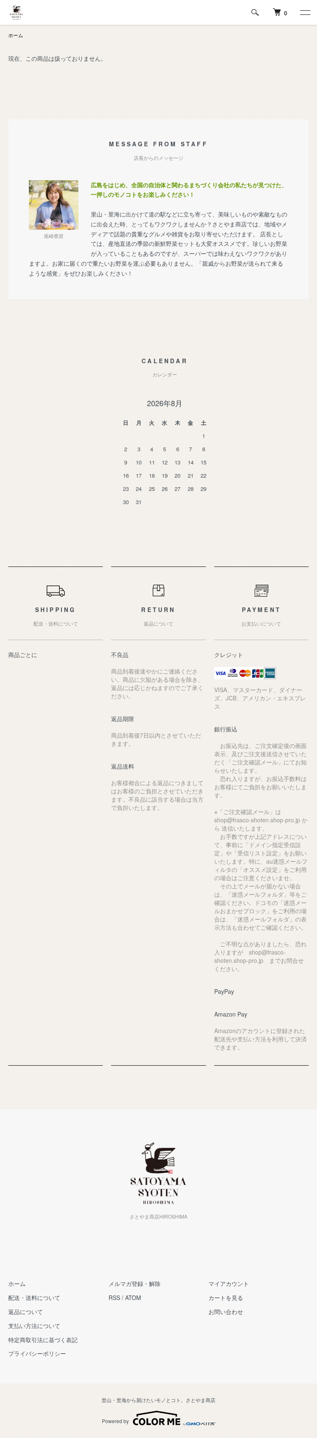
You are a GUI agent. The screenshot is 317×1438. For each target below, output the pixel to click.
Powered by (115, 1420)
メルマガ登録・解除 (135, 1283)
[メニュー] (304, 12)
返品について (25, 1311)
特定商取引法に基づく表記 (43, 1340)
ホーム (15, 34)
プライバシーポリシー (37, 1353)
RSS (114, 1297)
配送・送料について (34, 1297)
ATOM (133, 1297)
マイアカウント (228, 1283)
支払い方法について (34, 1325)
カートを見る (225, 1297)
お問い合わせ (225, 1311)
